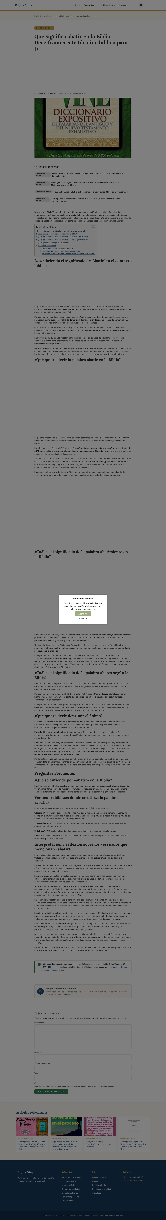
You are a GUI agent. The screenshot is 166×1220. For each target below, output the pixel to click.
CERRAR (83, 618)
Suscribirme (83, 614)
